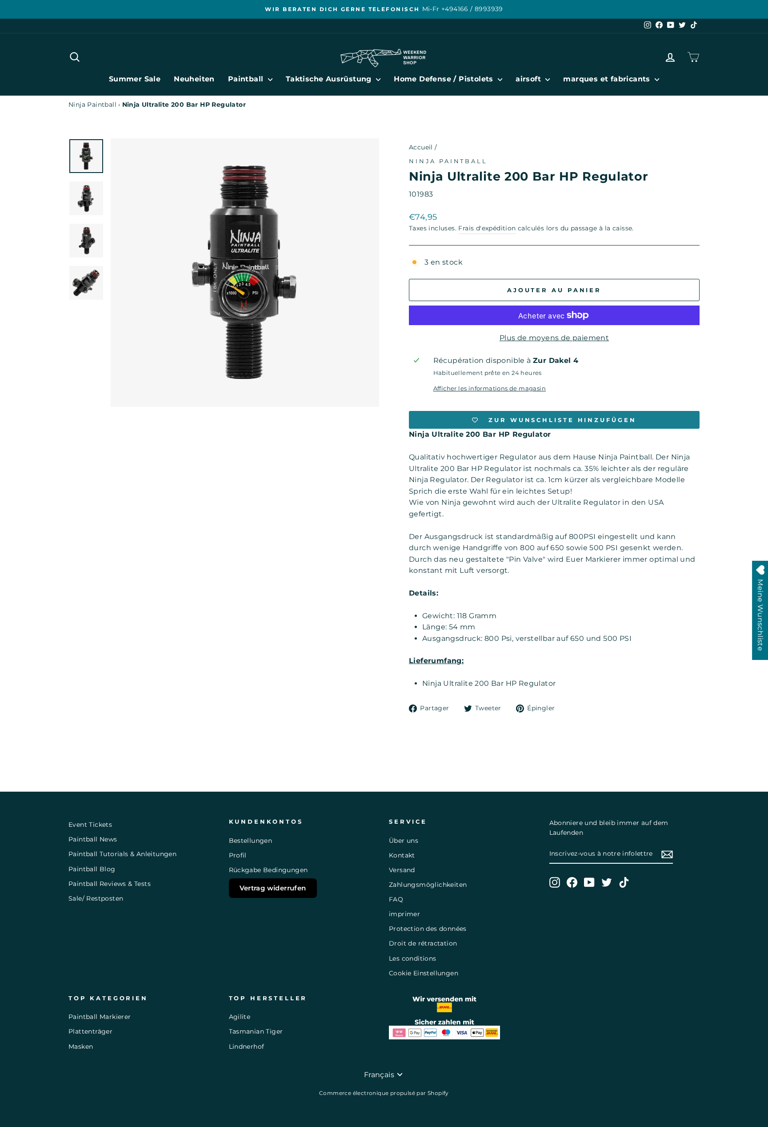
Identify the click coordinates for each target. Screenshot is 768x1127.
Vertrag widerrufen (273, 888)
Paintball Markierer (99, 1016)
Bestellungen (250, 840)
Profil (238, 855)
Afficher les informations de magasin (489, 388)
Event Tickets (90, 824)
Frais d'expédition (487, 228)
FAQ (396, 899)
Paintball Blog (92, 869)
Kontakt (402, 855)
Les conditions (412, 958)
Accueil (421, 147)
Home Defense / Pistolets (445, 79)
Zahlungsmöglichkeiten (428, 884)
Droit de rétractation (423, 943)
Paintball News (92, 839)
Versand (402, 869)
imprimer (404, 914)
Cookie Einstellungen (423, 973)
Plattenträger (90, 1031)
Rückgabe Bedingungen (268, 869)
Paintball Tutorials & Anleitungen (122, 853)
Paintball (247, 79)
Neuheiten (194, 79)
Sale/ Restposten (95, 898)
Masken (80, 1046)
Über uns (403, 840)
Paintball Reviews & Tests (109, 883)
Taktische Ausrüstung (330, 79)
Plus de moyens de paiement (554, 338)
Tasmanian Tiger (256, 1031)
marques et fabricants (607, 79)
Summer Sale (134, 79)
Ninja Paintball (92, 104)
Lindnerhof (246, 1046)
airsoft (529, 79)
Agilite (240, 1016)
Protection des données (428, 928)
